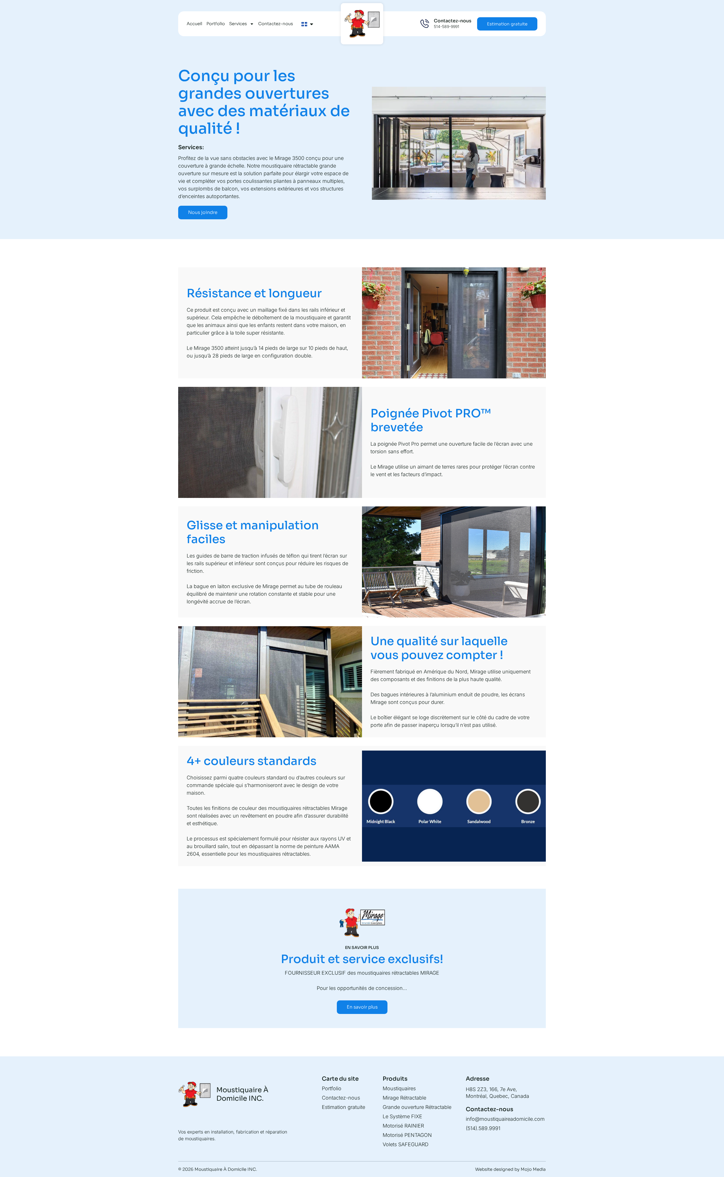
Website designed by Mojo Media (510, 1169)
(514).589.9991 (483, 1128)
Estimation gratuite (343, 1107)
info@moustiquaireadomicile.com (505, 1119)
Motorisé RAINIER (403, 1126)
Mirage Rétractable (404, 1098)
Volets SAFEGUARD (405, 1144)
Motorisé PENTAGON (407, 1135)
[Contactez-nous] (424, 24)
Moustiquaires (399, 1088)
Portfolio (215, 23)
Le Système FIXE (402, 1116)
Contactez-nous (275, 23)
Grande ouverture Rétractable (417, 1107)
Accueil (194, 23)
